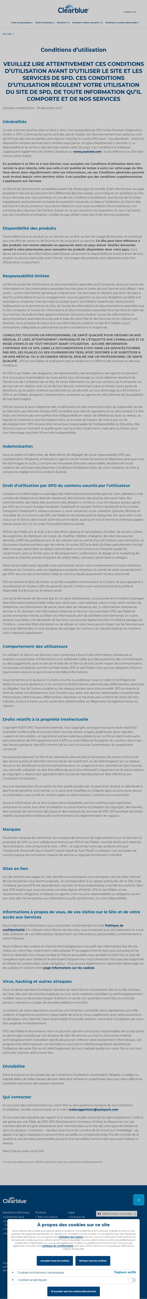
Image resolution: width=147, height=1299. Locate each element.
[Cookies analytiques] (14, 1280)
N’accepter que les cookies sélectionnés (73, 1291)
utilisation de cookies (71, 1237)
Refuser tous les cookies (92, 1260)
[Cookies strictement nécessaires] (14, 1273)
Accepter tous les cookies (55, 1260)
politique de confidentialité (57, 1246)
